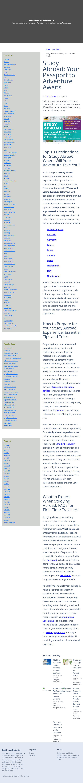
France (50, 244)
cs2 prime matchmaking (11, 366)
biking (5, 256)
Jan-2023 (6, 507)
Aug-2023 (7, 455)
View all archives (9, 523)
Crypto (6, 277)
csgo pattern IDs (9, 415)
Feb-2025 (7, 510)
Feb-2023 (7, 494)
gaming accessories (10, 204)
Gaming (6, 62)
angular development (10, 394)
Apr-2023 (7, 445)
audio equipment (9, 207)
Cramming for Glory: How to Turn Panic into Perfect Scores (77, 668)
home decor (7, 209)
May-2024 (7, 499)
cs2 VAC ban (7, 423)
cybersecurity (8, 379)
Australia (51, 234)
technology (7, 160)
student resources (9, 251)
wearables (7, 124)
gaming (6, 127)
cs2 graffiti (7, 384)
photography (8, 199)
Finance (6, 98)
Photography (8, 95)
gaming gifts (7, 145)
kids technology (8, 139)
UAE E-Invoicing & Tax (10, 326)
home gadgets (8, 261)
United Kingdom (55, 229)
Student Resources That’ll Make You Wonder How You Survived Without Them (77, 698)
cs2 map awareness (10, 410)
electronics (7, 305)
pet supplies (7, 196)
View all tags (8, 426)
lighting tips (7, 240)
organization (7, 116)
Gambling (7, 108)
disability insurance (9, 413)
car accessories (8, 129)
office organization (9, 246)
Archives (32, 756)
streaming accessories (11, 152)
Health (6, 103)
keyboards (7, 282)
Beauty (6, 90)
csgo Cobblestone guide (11, 353)
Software (6, 93)
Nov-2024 (7, 466)
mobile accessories (9, 243)
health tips (7, 238)
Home (48, 49)
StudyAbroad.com (66, 443)
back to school (8, 259)
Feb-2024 (7, 497)
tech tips (6, 215)
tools (5, 227)
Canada (51, 255)
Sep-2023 (7, 502)
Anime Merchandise (10, 181)
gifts (5, 150)
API (5, 318)
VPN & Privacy (8, 328)
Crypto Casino (8, 279)
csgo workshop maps (10, 400)
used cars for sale (9, 389)
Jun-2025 (6, 520)
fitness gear (7, 222)
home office (7, 132)
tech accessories (9, 114)
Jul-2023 (6, 481)
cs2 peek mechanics (10, 387)
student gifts (7, 137)
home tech (7, 313)
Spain (50, 260)
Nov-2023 (7, 461)
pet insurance (8, 371)
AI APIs (6, 183)
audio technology (9, 235)
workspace (7, 168)
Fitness (6, 85)
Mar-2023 (7, 468)
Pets (5, 77)
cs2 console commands (11, 361)
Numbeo (61, 410)
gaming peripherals (10, 363)
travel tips (7, 287)
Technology (7, 70)
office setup (7, 274)
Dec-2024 (7, 448)
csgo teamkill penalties (11, 376)
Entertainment (8, 80)
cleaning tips (7, 217)
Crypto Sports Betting (10, 310)
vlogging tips (7, 158)
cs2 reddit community (10, 420)
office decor (7, 134)
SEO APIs (6, 119)
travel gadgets (8, 248)
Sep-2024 (7, 473)
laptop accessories (9, 155)
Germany (51, 239)
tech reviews (7, 165)
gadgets (6, 194)
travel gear (7, 121)
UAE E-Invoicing (8, 323)
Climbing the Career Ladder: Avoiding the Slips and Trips (57, 666)
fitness (6, 176)
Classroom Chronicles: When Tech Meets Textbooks (57, 727)
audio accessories (9, 225)
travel (5, 253)
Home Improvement (10, 64)
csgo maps (7, 350)
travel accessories (9, 212)
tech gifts (6, 178)
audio (5, 186)
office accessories (9, 264)
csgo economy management (12, 358)
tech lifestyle (7, 297)
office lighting (8, 308)
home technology (9, 292)
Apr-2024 (7, 479)
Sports (6, 106)
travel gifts (7, 173)
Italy (49, 270)
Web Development (9, 75)
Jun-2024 (6, 453)
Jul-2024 (6, 458)
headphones (7, 295)
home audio (7, 147)
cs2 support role (9, 369)
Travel (6, 88)
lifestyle (6, 189)
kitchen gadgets (8, 266)
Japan (50, 250)
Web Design (7, 82)
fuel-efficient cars (9, 407)
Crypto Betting (8, 321)
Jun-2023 (6, 463)
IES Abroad (65, 575)
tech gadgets (8, 202)
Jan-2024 (6, 484)
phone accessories (9, 142)
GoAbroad (52, 559)
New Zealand (53, 276)
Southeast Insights (41, 20)
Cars (5, 72)
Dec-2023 (7, 505)
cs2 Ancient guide (9, 405)
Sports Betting (8, 316)
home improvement (10, 356)
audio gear (7, 220)
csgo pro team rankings (11, 392)
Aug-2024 (7, 471)
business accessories (10, 290)
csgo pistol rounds (9, 382)
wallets (6, 300)
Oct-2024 (6, 476)
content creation (9, 284)
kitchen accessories (10, 272)
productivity (7, 163)
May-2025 (7, 517)
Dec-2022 (7, 489)
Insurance (7, 67)
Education (55, 49)
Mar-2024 (7, 492)
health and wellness (10, 171)
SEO (5, 101)
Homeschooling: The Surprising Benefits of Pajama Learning (59, 693)
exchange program (55, 632)
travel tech (7, 303)
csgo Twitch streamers (11, 374)
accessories (7, 191)
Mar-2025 (7, 515)
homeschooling (8, 348)
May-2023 (7, 450)
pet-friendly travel (9, 397)
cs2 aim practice (9, 402)
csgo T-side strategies (10, 418)
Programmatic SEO (9, 111)
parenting (7, 233)
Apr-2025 (7, 512)
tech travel (7, 230)
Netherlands (53, 265)
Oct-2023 (6, 486)
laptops (6, 269)
